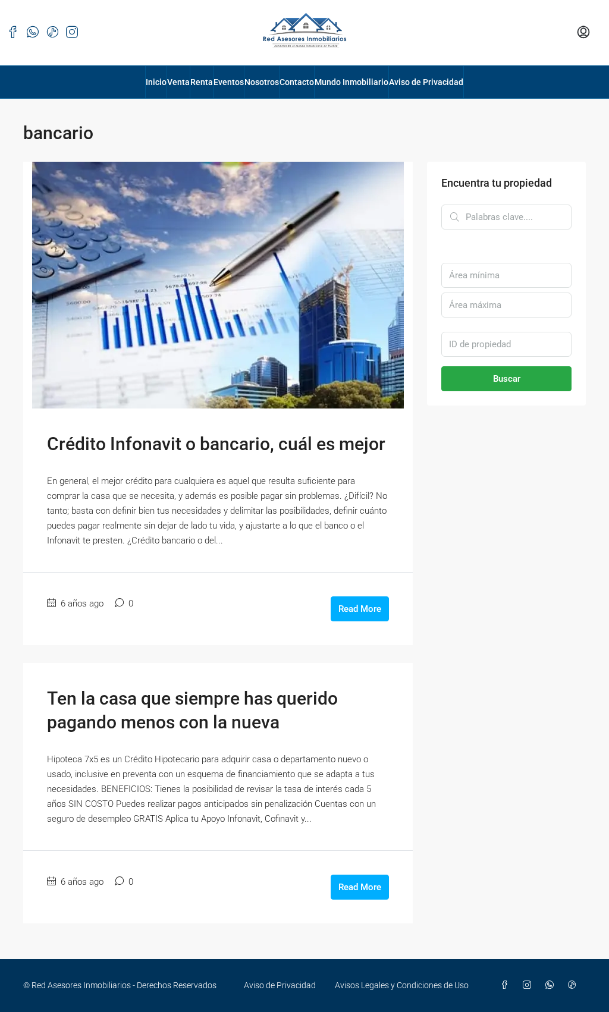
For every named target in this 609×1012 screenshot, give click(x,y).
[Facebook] (506, 985)
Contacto (297, 82)
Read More (359, 609)
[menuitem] (583, 32)
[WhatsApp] (551, 985)
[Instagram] (529, 985)
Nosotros (261, 82)
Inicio (156, 82)
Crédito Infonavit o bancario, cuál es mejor (216, 443)
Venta (178, 82)
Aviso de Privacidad (426, 82)
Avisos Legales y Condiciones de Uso (402, 985)
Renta (201, 82)
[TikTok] (574, 985)
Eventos (229, 82)
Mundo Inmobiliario (351, 82)
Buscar (506, 378)
